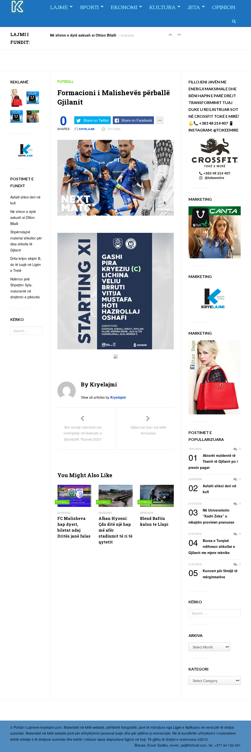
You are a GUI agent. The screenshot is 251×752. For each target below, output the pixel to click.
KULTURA (162, 6)
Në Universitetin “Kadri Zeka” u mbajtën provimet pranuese (211, 516)
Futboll (65, 81)
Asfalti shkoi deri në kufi (212, 488)
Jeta (194, 6)
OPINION (223, 6)
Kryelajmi (86, 129)
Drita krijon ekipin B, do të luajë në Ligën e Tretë (25, 264)
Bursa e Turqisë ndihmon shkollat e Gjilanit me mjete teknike (211, 546)
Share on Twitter (96, 120)
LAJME (59, 6)
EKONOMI (124, 6)
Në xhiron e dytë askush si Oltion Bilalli (83, 34)
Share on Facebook (136, 120)
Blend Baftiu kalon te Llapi (154, 521)
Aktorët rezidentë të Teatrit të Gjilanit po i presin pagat (213, 461)
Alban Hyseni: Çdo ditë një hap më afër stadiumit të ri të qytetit (115, 530)
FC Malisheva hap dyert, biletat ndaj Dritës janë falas (73, 527)
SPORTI (89, 6)
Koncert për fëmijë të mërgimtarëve (213, 573)
